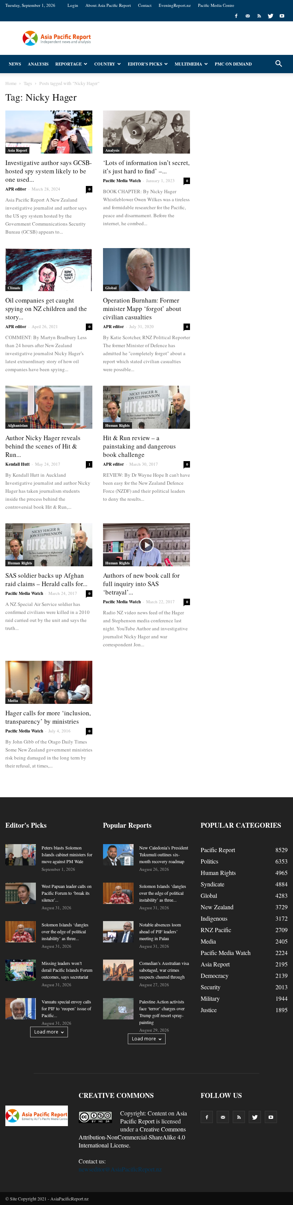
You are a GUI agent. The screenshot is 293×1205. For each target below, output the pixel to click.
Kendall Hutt (17, 464)
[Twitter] (270, 16)
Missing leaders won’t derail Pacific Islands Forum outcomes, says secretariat (67, 970)
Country (104, 64)
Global (111, 287)
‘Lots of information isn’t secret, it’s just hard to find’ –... (146, 166)
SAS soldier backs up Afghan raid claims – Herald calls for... (46, 579)
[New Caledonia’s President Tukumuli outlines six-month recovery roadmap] (118, 854)
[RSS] (259, 16)
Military (210, 998)
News (15, 64)
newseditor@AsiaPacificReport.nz (120, 1169)
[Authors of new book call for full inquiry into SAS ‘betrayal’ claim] (146, 544)
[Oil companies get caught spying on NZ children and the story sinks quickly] (48, 269)
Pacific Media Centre (216, 5)
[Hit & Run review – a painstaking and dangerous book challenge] (146, 407)
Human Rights (117, 425)
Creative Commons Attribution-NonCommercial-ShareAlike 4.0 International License (132, 1137)
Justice (209, 1010)
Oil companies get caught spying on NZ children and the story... (46, 308)
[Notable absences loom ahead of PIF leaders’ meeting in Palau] (118, 931)
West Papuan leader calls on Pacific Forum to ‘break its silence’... (67, 893)
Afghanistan (18, 425)
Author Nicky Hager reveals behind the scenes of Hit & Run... (42, 446)
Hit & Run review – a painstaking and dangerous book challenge (139, 446)
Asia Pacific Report (153, 1117)
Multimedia (188, 64)
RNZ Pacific (216, 930)
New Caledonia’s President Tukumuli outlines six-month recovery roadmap (163, 854)
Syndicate (212, 884)
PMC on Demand (233, 64)
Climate (14, 287)
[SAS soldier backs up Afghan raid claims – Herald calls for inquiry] (48, 544)
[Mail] (247, 16)
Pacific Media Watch (122, 181)
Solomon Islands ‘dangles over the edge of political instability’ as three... (65, 931)
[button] (278, 64)
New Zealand (217, 907)
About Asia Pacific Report (108, 5)
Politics (209, 861)
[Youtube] (282, 16)
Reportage (68, 64)
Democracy (215, 975)
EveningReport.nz (175, 5)
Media (13, 700)
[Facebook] (236, 16)
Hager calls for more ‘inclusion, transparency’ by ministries (48, 717)
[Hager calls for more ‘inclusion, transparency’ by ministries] (48, 682)
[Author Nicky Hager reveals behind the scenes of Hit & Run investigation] (48, 407)
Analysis (38, 64)
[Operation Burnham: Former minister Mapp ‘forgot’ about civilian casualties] (146, 269)
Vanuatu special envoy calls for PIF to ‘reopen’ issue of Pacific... (66, 1008)
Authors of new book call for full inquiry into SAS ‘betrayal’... (141, 583)
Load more (46, 1032)
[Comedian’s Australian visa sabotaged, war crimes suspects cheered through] (118, 970)
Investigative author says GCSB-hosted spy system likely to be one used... (48, 171)
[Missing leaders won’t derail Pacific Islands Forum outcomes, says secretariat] (20, 970)
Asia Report (17, 150)
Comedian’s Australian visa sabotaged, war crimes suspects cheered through (164, 970)
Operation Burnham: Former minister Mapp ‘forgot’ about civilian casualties (142, 308)
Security (211, 987)
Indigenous (214, 918)
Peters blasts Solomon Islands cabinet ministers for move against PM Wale (67, 854)
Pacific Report (218, 850)
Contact (144, 5)
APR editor (15, 189)
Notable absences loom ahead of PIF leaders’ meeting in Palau (160, 931)
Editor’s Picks (145, 64)
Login (73, 5)
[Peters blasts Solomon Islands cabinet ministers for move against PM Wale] (20, 854)
